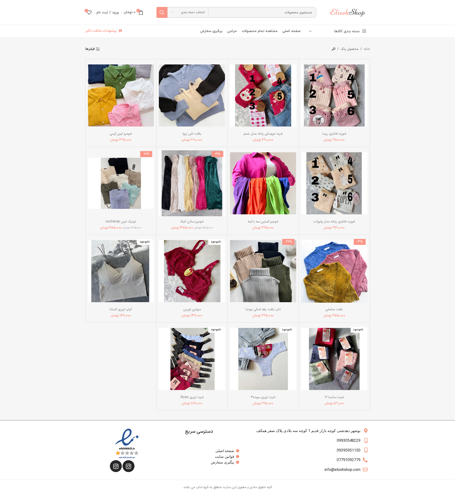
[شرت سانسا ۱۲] (334, 359)
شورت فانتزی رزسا (334, 133)
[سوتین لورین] (192, 271)
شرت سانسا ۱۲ (334, 397)
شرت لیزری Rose (192, 397)
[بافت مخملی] (334, 271)
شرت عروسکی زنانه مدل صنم (263, 133)
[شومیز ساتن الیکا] (192, 183)
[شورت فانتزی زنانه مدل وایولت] (334, 183)
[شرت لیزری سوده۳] (263, 359)
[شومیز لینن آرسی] (121, 95)
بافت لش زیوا (191, 133)
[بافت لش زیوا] (192, 95)
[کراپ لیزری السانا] (121, 271)
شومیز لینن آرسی (121, 133)
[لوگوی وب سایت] (349, 12)
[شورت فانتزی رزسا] (334, 95)
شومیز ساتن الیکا (192, 221)
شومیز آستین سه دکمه (263, 221)
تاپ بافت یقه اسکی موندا (263, 309)
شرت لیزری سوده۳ (263, 397)
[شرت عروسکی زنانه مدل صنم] (263, 95)
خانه (367, 49)
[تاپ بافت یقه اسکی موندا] (263, 271)
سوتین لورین (192, 309)
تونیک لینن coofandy (121, 221)
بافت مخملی (334, 309)
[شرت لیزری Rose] (192, 359)
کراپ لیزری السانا (121, 309)
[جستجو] (161, 12)
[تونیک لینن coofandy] (121, 183)
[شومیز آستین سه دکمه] (263, 183)
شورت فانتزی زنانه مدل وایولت (334, 221)
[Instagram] (128, 466)
